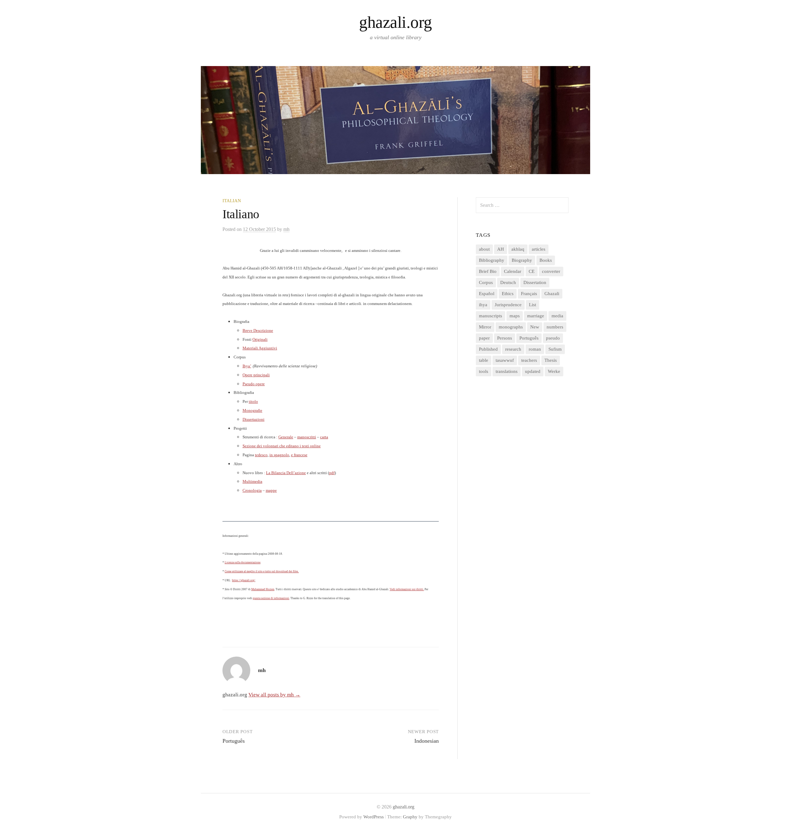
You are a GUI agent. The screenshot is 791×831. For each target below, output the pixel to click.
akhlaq (517, 249)
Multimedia (252, 481)
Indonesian (426, 741)
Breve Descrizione (258, 330)
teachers (529, 360)
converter (551, 271)
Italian (231, 200)
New (534, 326)
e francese (299, 455)
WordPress (373, 816)
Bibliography (491, 260)
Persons (504, 338)
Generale (285, 437)
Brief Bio (488, 271)
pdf (332, 472)
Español (486, 293)
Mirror (485, 326)
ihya (483, 304)
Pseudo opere (254, 384)
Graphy (410, 816)
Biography (522, 260)
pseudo (553, 338)
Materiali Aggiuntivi (260, 348)
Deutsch (508, 282)
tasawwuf (505, 360)
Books (545, 260)
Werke (554, 371)
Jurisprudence (508, 304)
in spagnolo (279, 455)
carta (324, 437)
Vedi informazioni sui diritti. (407, 589)
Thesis (550, 360)
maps (515, 315)
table (483, 360)
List (532, 304)
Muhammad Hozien (262, 589)
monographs (511, 326)
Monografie (252, 410)
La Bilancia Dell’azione (286, 472)
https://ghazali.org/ (243, 580)
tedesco (261, 455)
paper (484, 338)
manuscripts (490, 315)
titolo (253, 401)
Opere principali (256, 375)
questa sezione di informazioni (271, 598)
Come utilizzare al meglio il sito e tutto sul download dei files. (262, 571)
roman (535, 349)
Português (233, 741)
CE (532, 271)
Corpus (486, 282)
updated (532, 371)
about (484, 249)
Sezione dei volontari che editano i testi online (282, 446)
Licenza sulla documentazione (242, 562)
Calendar (512, 271)
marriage (535, 315)
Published (488, 349)
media (557, 315)
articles (538, 249)
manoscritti (306, 437)
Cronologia (252, 490)
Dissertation (534, 282)
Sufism (555, 349)
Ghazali (551, 293)
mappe (271, 490)
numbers (555, 326)
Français (529, 293)
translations (507, 371)
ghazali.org (395, 22)
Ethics (508, 293)
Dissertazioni (253, 419)
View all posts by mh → (274, 695)
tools (483, 371)
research (513, 349)
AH (500, 249)
